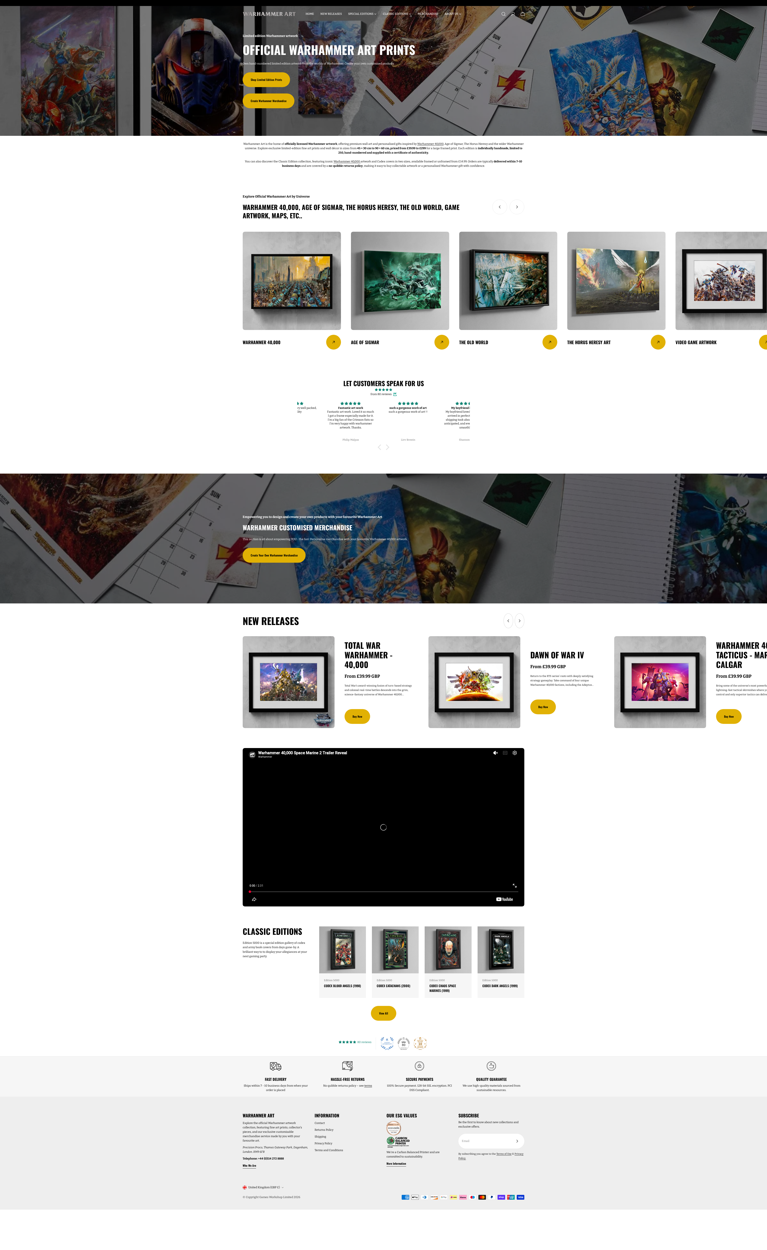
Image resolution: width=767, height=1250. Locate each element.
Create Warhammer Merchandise (268, 101)
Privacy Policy (323, 1143)
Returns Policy (324, 1130)
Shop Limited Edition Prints (266, 80)
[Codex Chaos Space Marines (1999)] (448, 949)
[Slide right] (517, 207)
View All (383, 1013)
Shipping (320, 1136)
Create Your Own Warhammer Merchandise (274, 555)
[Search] (504, 14)
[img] (383, 390)
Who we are (249, 1165)
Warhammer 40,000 (430, 144)
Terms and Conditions (329, 1150)
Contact (320, 1123)
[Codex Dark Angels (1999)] (501, 949)
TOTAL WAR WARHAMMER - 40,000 (368, 654)
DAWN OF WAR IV (557, 655)
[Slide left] (499, 207)
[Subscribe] (517, 1141)
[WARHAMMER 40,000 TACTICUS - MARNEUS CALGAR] (660, 682)
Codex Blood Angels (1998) (342, 985)
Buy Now (357, 716)
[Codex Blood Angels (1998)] (342, 949)
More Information (396, 1163)
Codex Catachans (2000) (393, 985)
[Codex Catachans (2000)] (395, 949)
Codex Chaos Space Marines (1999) (442, 988)
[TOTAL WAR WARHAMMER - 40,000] (289, 682)
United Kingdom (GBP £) (264, 1187)
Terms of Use (504, 1153)
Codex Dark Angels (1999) (500, 985)
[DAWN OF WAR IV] (474, 682)
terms (368, 1085)
